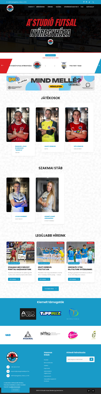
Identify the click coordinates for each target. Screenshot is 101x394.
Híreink (50, 7)
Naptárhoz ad (51, 55)
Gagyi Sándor (50, 146)
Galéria (58, 7)
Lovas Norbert (21, 216)
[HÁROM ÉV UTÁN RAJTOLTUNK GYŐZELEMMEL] (80, 252)
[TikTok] (89, 2)
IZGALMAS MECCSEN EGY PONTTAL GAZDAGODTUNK (19, 268)
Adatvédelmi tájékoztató (48, 372)
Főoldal (46, 360)
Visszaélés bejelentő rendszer (50, 380)
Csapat (30, 7)
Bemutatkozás (48, 362)
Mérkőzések (40, 7)
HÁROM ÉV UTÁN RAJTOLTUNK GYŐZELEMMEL (80, 268)
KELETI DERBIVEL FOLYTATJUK (45, 268)
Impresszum (47, 376)
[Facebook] (83, 2)
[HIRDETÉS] (50, 83)
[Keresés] (93, 2)
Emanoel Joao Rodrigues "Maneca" (21, 148)
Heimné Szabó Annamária (50, 217)
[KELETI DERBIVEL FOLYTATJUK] (50, 252)
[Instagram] (86, 2)
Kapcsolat (90, 7)
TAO (82, 7)
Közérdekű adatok (71, 7)
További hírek (49, 289)
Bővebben (13, 279)
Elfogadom (15, 390)
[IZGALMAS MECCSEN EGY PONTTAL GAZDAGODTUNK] (20, 252)
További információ (14, 387)
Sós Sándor (78, 146)
